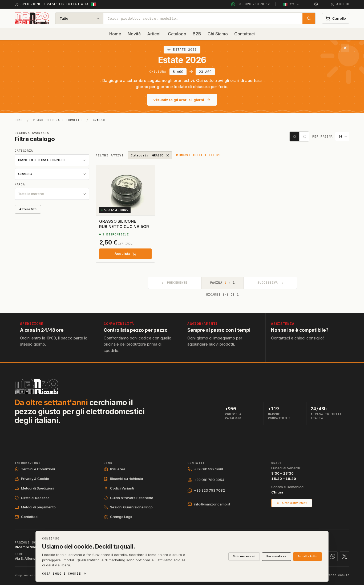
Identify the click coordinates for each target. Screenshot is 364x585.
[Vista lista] (304, 136)
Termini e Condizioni (38, 469)
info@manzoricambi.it (212, 504)
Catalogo (177, 33)
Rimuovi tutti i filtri (198, 155)
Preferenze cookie (333, 575)
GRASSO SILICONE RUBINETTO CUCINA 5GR (124, 224)
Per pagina (322, 136)
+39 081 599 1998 (208, 469)
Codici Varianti (122, 488)
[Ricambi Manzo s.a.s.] (36, 386)
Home (115, 33)
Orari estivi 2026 (295, 503)
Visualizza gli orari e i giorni (178, 100)
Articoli (154, 33)
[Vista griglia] (294, 136)
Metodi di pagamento (38, 507)
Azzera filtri (28, 209)
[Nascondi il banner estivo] (345, 48)
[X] (344, 556)
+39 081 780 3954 (209, 480)
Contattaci (244, 33)
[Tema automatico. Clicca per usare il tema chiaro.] (316, 4)
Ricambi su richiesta (126, 478)
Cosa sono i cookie (61, 573)
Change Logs (121, 517)
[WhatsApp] (333, 556)
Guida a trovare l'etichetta (131, 498)
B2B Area (117, 469)
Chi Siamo (218, 33)
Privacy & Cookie (35, 478)
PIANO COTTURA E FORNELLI (57, 120)
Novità (134, 33)
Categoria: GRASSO (147, 155)
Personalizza (276, 556)
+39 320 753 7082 (209, 490)
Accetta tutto (307, 556)
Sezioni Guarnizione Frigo (131, 507)
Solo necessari (244, 556)
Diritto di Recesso (35, 498)
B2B (197, 33)
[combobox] (202, 18)
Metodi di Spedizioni (37, 488)
